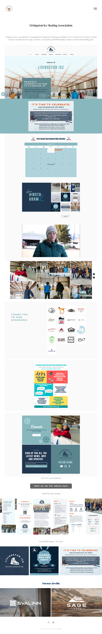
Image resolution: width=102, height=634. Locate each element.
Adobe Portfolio (56, 629)
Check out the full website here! (51, 486)
